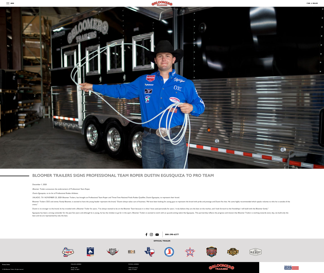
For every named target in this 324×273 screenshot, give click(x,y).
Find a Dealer (312, 3)
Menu (12, 3)
